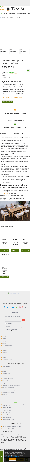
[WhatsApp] (16, 307)
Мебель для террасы (9, 13)
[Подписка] (23, 320)
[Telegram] (10, 307)
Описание (3, 133)
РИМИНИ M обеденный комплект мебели (4, 269)
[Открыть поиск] (22, 8)
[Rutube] (13, 307)
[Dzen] (25, 307)
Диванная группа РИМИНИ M (15, 241)
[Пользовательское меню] (12, 8)
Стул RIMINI (5, 193)
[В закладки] (7, 250)
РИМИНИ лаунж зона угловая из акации (25, 241)
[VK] (7, 307)
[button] (8, 8)
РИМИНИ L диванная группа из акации (4, 241)
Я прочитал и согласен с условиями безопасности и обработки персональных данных (15, 326)
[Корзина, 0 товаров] (27, 8)
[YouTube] (20, 307)
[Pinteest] (23, 307)
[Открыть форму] (17, 8)
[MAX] (4, 307)
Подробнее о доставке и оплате (12, 97)
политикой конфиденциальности (12, 456)
